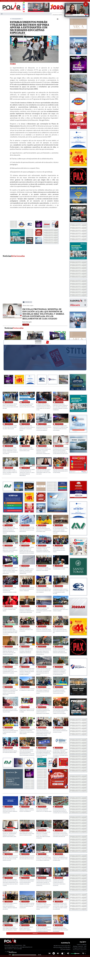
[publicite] (78, 240)
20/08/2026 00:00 (25, 806)
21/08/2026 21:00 (42, 402)
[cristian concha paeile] (27, 876)
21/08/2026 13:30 (28, 302)
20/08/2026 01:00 (8, 806)
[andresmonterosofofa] (27, 665)
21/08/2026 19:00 (9, 423)
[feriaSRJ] (44, 584)
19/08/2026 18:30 (25, 877)
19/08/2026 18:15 (42, 877)
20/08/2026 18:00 (59, 626)
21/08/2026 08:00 (8, 565)
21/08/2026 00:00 (8, 606)
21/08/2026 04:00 (8, 585)
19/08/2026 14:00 (25, 925)
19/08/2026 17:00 (8, 901)
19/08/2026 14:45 (59, 901)
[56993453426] (23, 3)
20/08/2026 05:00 (8, 747)
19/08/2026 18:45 (8, 877)
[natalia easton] (27, 444)
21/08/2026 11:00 (59, 525)
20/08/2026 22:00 (42, 606)
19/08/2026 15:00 (42, 901)
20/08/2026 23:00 (25, 606)
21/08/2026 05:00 (59, 565)
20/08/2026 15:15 (25, 666)
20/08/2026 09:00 (8, 727)
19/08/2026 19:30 (25, 854)
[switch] (63, 953)
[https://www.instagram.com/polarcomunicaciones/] (23, 9)
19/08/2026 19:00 (59, 854)
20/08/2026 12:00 (8, 707)
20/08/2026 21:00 (59, 606)
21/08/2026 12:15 (42, 467)
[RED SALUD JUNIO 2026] (17, 243)
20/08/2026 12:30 (59, 686)
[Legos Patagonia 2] (44, 444)
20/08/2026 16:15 (42, 646)
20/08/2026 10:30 (42, 707)
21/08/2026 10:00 (42, 545)
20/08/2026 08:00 (25, 727)
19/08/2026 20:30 (42, 830)
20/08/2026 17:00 (8, 646)
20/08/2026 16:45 (25, 646)
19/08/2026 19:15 (42, 854)
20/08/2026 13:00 (25, 686)
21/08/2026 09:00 (59, 545)
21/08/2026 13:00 (9, 467)
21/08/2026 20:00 (59, 402)
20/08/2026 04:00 (25, 747)
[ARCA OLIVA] (78, 35)
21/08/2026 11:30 (25, 525)
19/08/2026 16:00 (25, 901)
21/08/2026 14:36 (25, 445)
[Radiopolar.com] (2, 14)
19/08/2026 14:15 (8, 925)
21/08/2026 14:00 (42, 445)
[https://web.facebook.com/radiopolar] (23, 5)
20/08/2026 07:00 (42, 727)
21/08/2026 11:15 (42, 525)
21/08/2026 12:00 (59, 467)
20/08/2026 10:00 (59, 707)
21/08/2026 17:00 (42, 423)
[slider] (13, 955)
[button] (85, 4)
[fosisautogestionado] (60, 466)
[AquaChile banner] (13, 788)
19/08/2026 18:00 (59, 877)
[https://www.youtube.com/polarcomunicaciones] (23, 11)
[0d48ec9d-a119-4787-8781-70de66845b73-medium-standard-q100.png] (11, 10)
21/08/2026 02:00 (42, 585)
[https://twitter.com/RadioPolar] (23, 6)
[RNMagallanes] (27, 466)
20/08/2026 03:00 (42, 747)
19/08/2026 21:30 (8, 830)
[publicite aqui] (51, 243)
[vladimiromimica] (10, 665)
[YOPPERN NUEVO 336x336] (78, 91)
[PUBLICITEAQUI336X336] (78, 296)
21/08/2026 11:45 (8, 525)
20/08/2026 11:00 (25, 707)
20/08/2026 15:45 (8, 666)
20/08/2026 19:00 (42, 626)
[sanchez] (58, 788)
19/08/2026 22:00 (59, 806)
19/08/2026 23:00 (42, 806)
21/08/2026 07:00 (25, 565)
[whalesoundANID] (27, 584)
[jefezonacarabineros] (60, 665)
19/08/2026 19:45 (8, 854)
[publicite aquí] (78, 813)
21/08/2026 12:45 (25, 467)
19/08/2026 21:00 (25, 830)
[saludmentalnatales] (10, 444)
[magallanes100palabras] (44, 466)
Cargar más (35, 933)
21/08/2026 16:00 (59, 423)
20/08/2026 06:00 (59, 727)
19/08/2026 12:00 (59, 925)
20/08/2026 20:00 (25, 626)
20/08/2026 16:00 (59, 646)
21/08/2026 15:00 (9, 445)
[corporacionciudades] (44, 876)
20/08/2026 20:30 (8, 626)
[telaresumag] (10, 584)
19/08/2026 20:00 (59, 830)
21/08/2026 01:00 (59, 585)
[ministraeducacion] (60, 444)
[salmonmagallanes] (44, 665)
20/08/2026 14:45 (59, 666)
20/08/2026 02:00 (59, 747)
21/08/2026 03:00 (25, 585)
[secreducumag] (60, 876)
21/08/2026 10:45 (8, 545)
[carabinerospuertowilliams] (60, 584)
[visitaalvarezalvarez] (10, 466)
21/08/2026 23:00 (9, 402)
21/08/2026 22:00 (25, 402)
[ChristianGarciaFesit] (10, 876)
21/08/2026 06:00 (42, 565)
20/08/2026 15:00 (42, 666)
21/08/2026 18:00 (25, 423)
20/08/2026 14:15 (8, 686)
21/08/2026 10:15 (25, 545)
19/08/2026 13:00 (42, 925)
